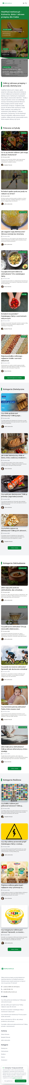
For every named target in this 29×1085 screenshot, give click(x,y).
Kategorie (4, 1045)
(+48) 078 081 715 (8, 989)
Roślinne (3, 1054)
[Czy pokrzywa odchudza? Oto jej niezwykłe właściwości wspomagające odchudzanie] (14, 615)
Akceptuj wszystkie (20, 1081)
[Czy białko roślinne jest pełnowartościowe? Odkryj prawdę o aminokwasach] (14, 792)
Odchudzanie (4, 1051)
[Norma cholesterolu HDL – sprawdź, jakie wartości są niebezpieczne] (14, 67)
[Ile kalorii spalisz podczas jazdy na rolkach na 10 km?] (14, 179)
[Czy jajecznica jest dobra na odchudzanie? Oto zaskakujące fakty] (14, 260)
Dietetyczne (4, 1048)
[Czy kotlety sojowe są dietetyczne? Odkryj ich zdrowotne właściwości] (14, 520)
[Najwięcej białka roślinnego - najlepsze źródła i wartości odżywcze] (14, 344)
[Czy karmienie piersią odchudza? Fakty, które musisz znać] (14, 695)
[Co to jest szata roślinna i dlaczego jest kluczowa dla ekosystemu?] (14, 48)
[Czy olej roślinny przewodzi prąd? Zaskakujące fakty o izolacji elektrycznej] (14, 831)
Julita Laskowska (9, 426)
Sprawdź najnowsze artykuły (14, 377)
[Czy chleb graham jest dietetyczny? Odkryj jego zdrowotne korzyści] (14, 402)
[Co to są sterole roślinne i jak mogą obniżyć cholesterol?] (14, 141)
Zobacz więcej (14, 547)
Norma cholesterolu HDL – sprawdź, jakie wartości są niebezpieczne (12, 71)
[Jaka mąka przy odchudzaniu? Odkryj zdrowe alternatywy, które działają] (14, 735)
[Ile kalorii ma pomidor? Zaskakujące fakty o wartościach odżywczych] (14, 302)
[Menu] (23, 3)
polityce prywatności (17, 1077)
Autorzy (4, 1031)
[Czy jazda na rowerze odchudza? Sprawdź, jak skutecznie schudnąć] (14, 655)
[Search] (26, 3)
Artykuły (4, 996)
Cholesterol (4, 1060)
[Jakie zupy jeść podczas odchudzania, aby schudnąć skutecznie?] (14, 576)
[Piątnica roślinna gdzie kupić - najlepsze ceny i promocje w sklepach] (14, 872)
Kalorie (3, 1057)
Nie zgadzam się (8, 1081)
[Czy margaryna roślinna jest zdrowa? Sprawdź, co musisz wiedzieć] (14, 916)
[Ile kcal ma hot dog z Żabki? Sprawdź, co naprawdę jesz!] (14, 28)
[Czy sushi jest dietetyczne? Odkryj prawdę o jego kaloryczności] (14, 483)
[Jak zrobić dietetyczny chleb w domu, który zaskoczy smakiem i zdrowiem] (14, 443)
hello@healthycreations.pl (10, 992)
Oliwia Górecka (8, 468)
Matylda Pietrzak (8, 541)
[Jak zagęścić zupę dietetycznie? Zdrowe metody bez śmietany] (14, 220)
